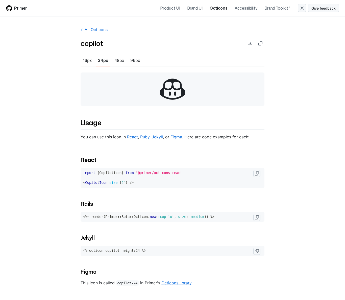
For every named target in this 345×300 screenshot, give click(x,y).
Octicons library (176, 282)
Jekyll (157, 136)
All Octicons (96, 29)
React (132, 136)
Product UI (170, 8)
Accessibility (246, 8)
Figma (176, 136)
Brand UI (195, 8)
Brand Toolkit (276, 8)
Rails (87, 204)
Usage (91, 122)
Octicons (219, 8)
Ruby (145, 136)
